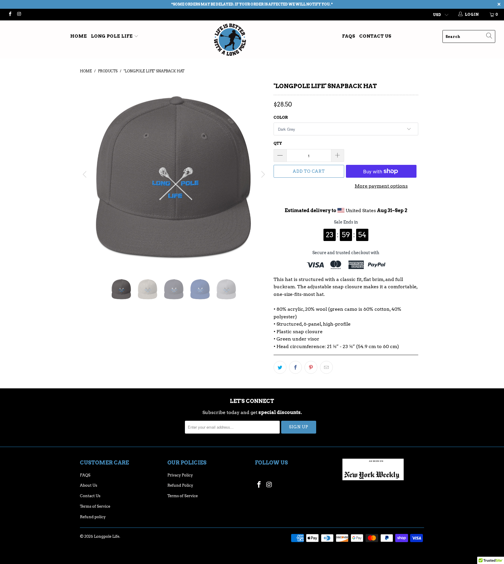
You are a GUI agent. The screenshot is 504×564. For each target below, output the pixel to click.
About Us (88, 485)
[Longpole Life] (252, 39)
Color (281, 117)
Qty (278, 143)
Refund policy (93, 517)
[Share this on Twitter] (280, 367)
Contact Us (375, 36)
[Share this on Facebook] (295, 367)
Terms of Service (95, 506)
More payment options (381, 186)
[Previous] (85, 174)
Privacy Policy (180, 475)
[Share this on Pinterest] (310, 367)
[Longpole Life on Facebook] (9, 14)
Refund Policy (180, 485)
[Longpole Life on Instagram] (18, 14)
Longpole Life (106, 536)
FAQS (348, 36)
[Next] (262, 174)
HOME (78, 36)
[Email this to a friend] (326, 367)
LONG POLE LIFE (112, 36)
